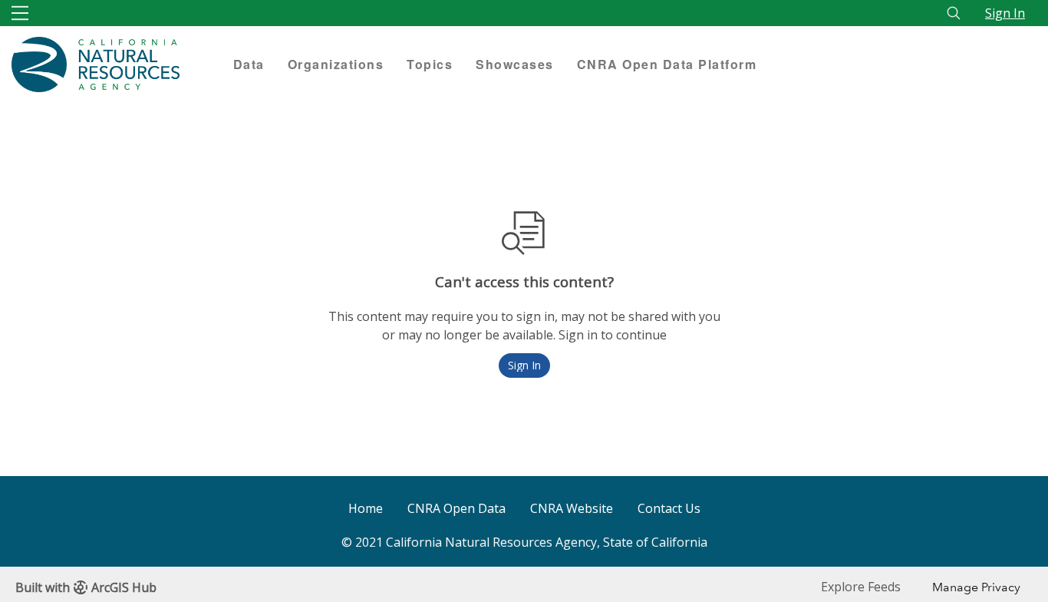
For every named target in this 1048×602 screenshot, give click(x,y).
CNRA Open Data (456, 508)
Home (365, 508)
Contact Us (669, 508)
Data (249, 64)
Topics (430, 64)
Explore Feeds (861, 586)
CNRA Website (571, 508)
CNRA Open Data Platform (667, 64)
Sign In (1005, 13)
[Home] (111, 64)
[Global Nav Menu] (20, 13)
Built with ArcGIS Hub (86, 587)
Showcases (515, 64)
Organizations (336, 64)
